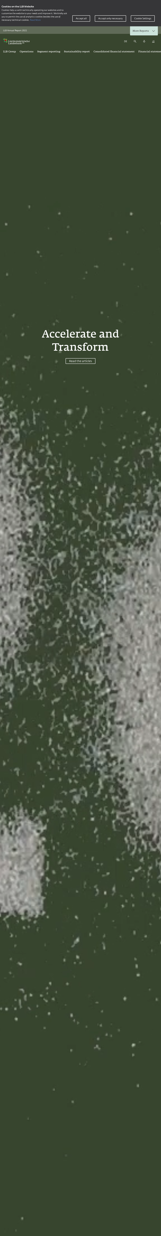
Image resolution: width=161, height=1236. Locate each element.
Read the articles (80, 361)
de (125, 41)
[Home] (17, 41)
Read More (35, 20)
